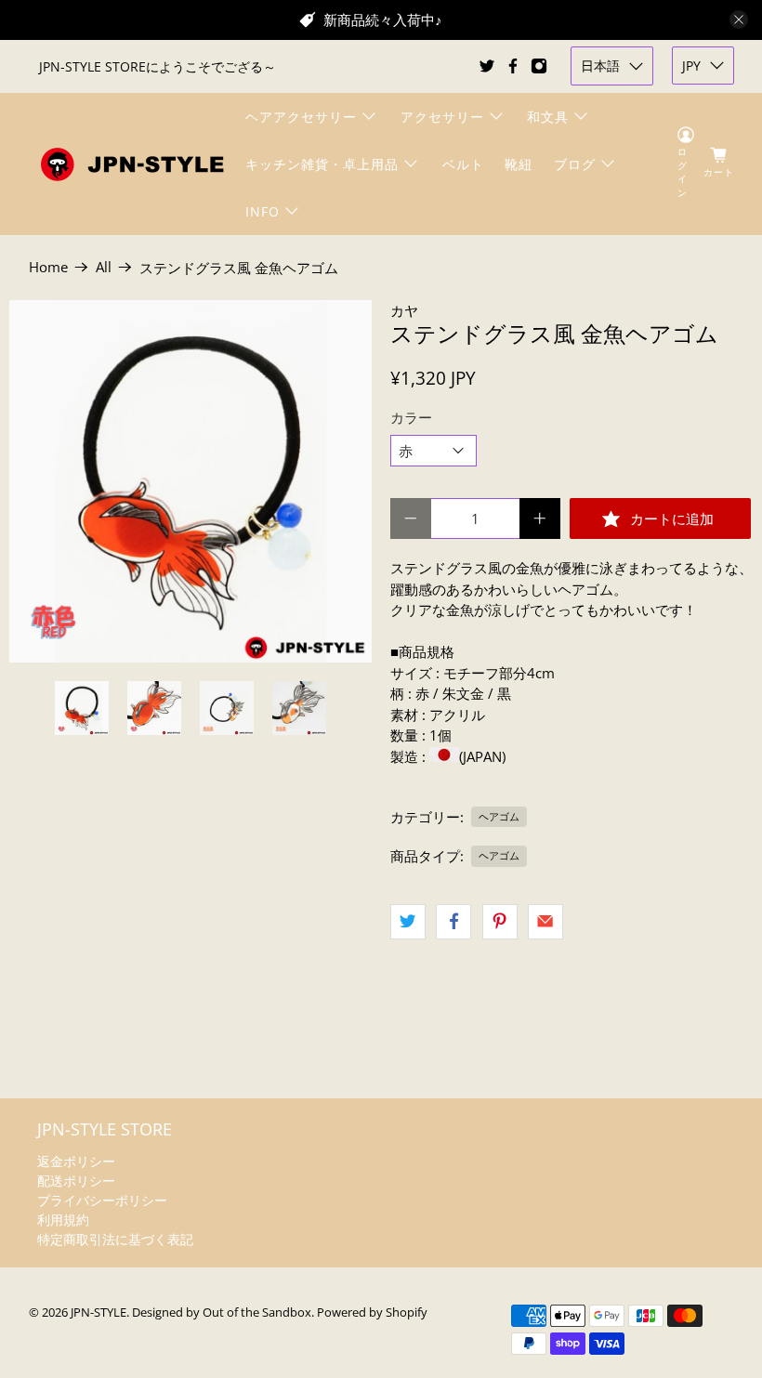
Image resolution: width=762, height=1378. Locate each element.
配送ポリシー (76, 1180)
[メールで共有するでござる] (545, 921)
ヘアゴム (499, 816)
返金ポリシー (76, 1161)
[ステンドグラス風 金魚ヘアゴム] (190, 481)
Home (48, 267)
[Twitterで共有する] (408, 921)
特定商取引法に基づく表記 (115, 1239)
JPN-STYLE (98, 1312)
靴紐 (518, 164)
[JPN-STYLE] (132, 164)
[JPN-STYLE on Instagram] (539, 66)
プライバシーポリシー (102, 1200)
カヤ (404, 310)
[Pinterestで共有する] (500, 921)
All (104, 267)
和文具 (548, 116)
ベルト (463, 164)
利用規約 (63, 1219)
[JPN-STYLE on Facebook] (513, 66)
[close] (738, 19)
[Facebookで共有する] (453, 921)
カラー (411, 417)
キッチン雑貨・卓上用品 (322, 164)
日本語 (600, 65)
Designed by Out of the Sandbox (221, 1312)
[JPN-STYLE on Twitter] (487, 66)
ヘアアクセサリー (301, 116)
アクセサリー (442, 116)
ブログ (575, 164)
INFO (262, 211)
